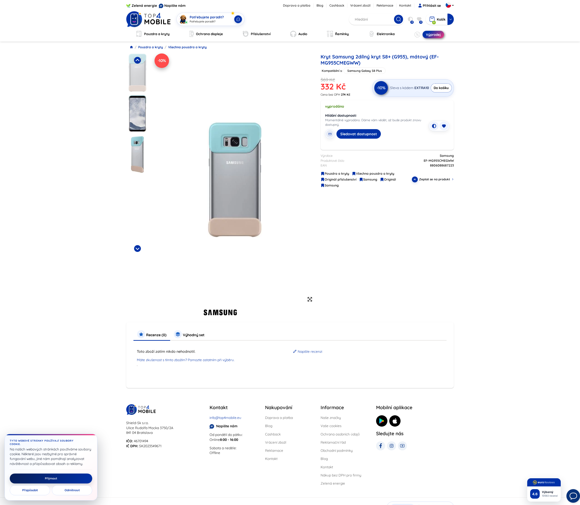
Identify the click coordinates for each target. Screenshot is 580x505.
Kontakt (405, 5)
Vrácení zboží (360, 5)
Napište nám (175, 5)
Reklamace (385, 5)
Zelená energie (144, 5)
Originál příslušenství (340, 179)
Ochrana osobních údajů (340, 434)
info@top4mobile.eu (225, 418)
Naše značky (331, 418)
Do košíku (441, 88)
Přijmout (51, 478)
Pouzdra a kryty (150, 47)
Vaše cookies (331, 426)
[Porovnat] (434, 126)
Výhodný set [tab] (193, 335)
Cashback (336, 5)
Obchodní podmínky (337, 450)
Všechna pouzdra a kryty (187, 47)
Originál (390, 179)
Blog (320, 5)
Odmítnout (72, 490)
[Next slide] (137, 248)
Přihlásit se (432, 5)
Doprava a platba (296, 5)
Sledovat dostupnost (358, 134)
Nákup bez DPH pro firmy (341, 475)
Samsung (370, 179)
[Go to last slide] (137, 60)
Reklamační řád (333, 442)
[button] (137, 72)
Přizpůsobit (30, 490)
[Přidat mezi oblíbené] (443, 126)
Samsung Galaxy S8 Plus (364, 70)
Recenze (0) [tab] (156, 335)
